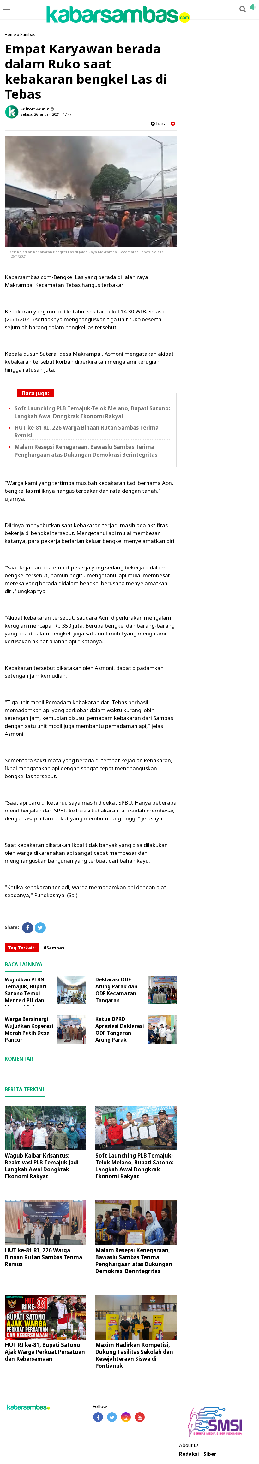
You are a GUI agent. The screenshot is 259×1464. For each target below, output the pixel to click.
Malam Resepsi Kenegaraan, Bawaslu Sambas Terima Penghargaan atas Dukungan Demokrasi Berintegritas (86, 450)
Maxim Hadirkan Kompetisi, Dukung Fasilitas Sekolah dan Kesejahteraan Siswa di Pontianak (134, 1355)
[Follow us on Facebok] (98, 1417)
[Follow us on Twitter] (111, 1417)
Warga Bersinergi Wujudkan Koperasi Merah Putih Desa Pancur (29, 1029)
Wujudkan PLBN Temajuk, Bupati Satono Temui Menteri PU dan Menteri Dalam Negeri (26, 997)
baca (160, 123)
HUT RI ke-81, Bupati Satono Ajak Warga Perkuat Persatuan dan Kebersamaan (45, 1351)
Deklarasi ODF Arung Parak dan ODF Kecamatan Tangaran (116, 990)
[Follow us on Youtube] (139, 1417)
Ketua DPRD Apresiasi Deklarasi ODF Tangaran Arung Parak (119, 1029)
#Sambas (53, 948)
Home (10, 34)
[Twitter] (40, 927)
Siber (209, 1454)
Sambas (27, 34)
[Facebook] (27, 927)
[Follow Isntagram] (125, 1417)
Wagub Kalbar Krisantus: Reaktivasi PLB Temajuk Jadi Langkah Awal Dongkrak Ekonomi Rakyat (42, 1166)
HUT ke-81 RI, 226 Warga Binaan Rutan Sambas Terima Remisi (43, 1257)
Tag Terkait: (22, 948)
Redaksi (189, 1454)
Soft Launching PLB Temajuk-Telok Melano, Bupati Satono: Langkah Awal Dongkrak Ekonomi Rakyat (92, 412)
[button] (253, 4)
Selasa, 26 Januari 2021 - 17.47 (46, 114)
